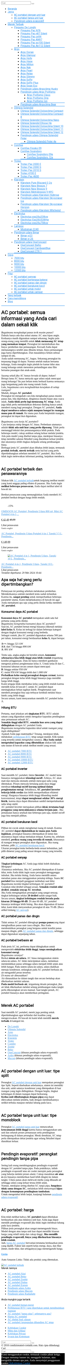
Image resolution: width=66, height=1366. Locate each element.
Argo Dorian (27, 52)
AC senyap (21, 910)
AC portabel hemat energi (21, 1305)
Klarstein (19, 179)
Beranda (12, 8)
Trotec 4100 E (28, 173)
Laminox (19, 226)
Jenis (11, 11)
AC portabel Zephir (18, 1279)
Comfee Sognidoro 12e (40, 157)
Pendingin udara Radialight (21, 1294)
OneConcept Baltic (31, 245)
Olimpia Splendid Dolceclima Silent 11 (42, 129)
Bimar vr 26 (27, 238)
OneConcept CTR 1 (31, 251)
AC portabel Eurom (18, 1285)
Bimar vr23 (27, 235)
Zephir (11, 1046)
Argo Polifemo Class (38, 94)
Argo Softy (27, 79)
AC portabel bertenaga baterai (30, 279)
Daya (10, 255)
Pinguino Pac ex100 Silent (35, 42)
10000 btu (19, 267)
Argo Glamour (28, 55)
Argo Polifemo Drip (38, 98)
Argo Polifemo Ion (37, 101)
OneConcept (14, 1052)
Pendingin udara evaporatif (29, 21)
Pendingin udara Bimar (26, 232)
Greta (4, 1254)
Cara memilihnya (17, 298)
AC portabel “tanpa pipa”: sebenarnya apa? (29, 1313)
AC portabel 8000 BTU (20, 753)
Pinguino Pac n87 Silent (34, 33)
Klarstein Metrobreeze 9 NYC (37, 191)
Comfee (18, 145)
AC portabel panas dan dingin (30, 282)
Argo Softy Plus (29, 82)
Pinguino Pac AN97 (31, 39)
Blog (10, 301)
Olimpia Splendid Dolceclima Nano (40, 120)
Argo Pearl (26, 70)
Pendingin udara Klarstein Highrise (40, 195)
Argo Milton (27, 64)
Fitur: (10, 273)
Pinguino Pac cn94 (31, 36)
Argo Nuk (26, 67)
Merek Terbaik (16, 24)
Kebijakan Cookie (17, 1327)
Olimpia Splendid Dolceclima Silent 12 (42, 132)
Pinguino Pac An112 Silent (35, 45)
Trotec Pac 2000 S (31, 167)
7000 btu (19, 258)
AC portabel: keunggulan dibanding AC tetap (31, 1322)
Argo (16, 49)
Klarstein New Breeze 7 (34, 185)
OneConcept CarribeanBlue (35, 248)
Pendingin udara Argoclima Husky (39, 88)
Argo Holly (26, 58)
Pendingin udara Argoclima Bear (38, 104)
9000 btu (19, 264)
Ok (10, 1363)
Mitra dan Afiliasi (16, 1330)
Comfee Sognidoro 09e (40, 154)
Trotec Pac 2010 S (31, 170)
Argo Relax (27, 73)
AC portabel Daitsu (17, 1282)
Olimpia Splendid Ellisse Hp (36, 123)
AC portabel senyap (25, 276)
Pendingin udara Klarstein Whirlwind (41, 210)
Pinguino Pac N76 (31, 30)
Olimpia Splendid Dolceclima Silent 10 (42, 126)
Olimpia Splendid (23, 107)
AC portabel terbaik (24, 480)
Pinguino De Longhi (25, 27)
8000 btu (19, 261)
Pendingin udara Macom (20, 1291)
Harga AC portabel (17, 1316)
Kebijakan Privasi (17, 1333)
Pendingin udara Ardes (19, 1288)
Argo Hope (27, 61)
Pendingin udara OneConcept (30, 242)
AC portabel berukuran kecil (29, 285)
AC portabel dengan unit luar (29, 14)
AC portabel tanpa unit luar (28, 17)
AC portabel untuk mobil (27, 288)
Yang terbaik (14, 295)
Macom (11, 1058)
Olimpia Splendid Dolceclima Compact (42, 110)
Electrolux (19, 213)
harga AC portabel (16, 1243)
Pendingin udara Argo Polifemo (38, 91)
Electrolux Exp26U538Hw (35, 219)
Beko (10, 1049)
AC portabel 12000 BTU (20, 762)
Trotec (17, 161)
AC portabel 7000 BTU (20, 751)
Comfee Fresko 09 (31, 148)
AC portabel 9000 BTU (20, 756)
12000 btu (19, 270)
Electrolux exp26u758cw (34, 222)
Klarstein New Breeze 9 (34, 188)
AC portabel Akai (17, 1273)
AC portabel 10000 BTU (20, 759)
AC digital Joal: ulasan (19, 1319)
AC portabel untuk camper (28, 291)
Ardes (11, 1055)
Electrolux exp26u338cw (34, 216)
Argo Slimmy (28, 76)
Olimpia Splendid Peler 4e (41, 141)
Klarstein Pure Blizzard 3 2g (36, 182)
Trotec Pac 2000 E (31, 164)
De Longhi (13, 1026)
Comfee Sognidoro (31, 151)
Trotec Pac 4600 (30, 176)
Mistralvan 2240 (30, 229)
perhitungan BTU (22, 736)
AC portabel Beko (17, 1276)
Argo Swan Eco (29, 85)
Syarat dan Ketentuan (18, 1336)
